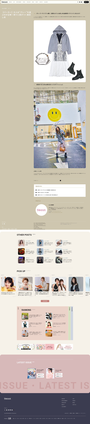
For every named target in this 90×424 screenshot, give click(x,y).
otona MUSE (43, 418)
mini (27, 418)
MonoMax (49, 418)
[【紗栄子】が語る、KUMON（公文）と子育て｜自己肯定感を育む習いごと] (25, 286)
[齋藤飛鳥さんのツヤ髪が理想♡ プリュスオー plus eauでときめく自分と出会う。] (76, 286)
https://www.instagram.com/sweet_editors (57, 212)
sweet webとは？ (67, 413)
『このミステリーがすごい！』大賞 (71, 418)
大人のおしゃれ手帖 (22, 418)
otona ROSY (37, 418)
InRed (18, 418)
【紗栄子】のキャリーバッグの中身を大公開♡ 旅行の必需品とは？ (47, 194)
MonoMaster (55, 418)
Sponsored (14, 296)
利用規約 (71, 413)
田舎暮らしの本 (59, 418)
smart (52, 418)
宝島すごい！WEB (64, 418)
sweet (25, 418)
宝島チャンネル (14, 418)
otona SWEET (4, 8)
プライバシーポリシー (83, 413)
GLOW (46, 418)
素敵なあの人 (30, 418)
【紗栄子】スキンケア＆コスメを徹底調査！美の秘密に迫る (46, 190)
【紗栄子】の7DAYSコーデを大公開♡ (43, 192)
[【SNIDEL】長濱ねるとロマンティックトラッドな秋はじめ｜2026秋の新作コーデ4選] (59, 286)
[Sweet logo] (5, 2)
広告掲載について (78, 413)
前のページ (36, 180)
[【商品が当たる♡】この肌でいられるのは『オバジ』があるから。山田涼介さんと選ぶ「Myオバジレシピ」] (8, 286)
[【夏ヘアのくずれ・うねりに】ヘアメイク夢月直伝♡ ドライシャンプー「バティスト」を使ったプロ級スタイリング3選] (42, 286)
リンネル (34, 418)
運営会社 (74, 413)
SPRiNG (40, 418)
